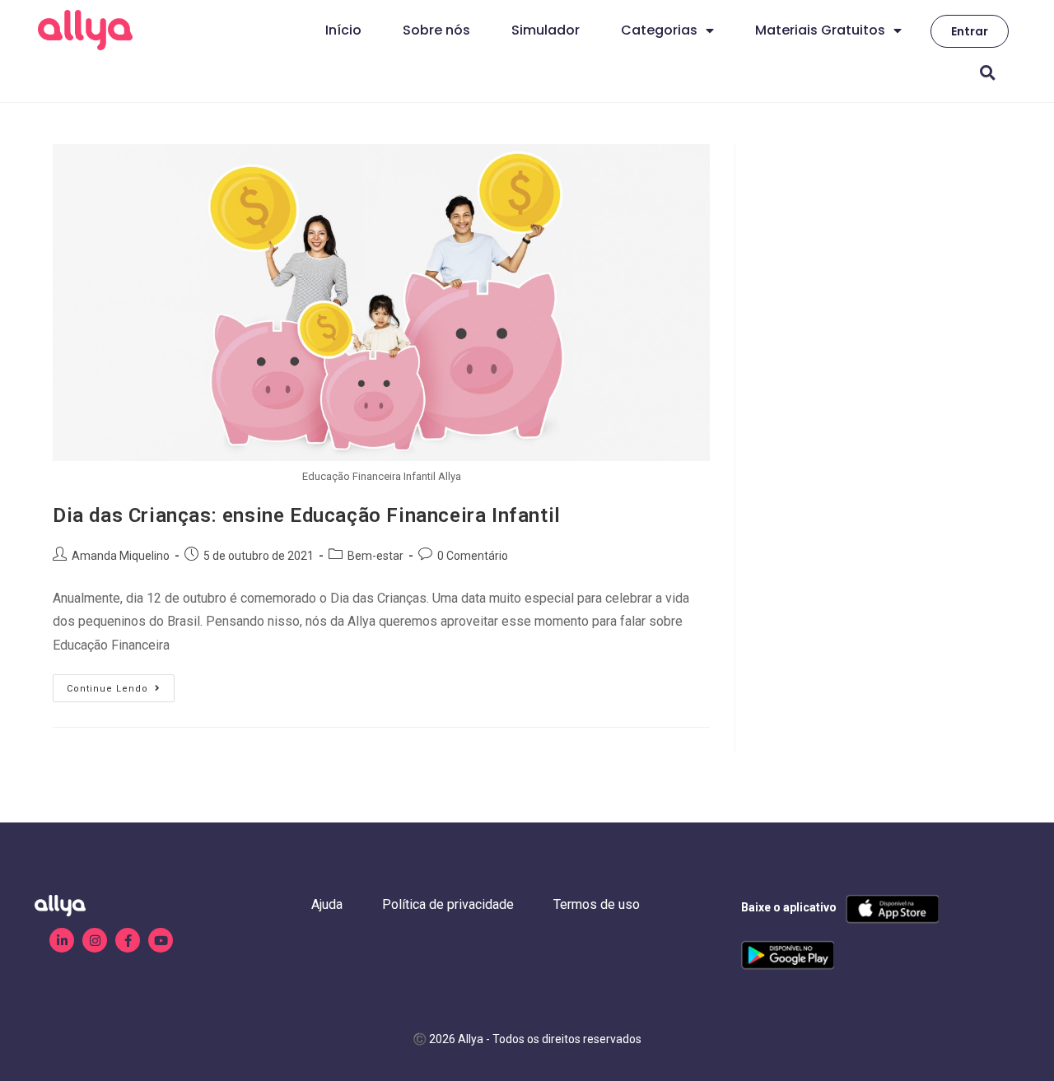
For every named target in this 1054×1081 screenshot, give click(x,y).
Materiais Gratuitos (820, 30)
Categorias (659, 30)
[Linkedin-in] (61, 940)
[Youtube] (160, 940)
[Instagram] (94, 940)
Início (343, 30)
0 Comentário (472, 555)
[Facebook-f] (127, 940)
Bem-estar (375, 555)
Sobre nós (436, 30)
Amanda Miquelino (121, 555)
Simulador (545, 30)
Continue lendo (121, 684)
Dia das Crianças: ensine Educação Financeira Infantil (307, 515)
